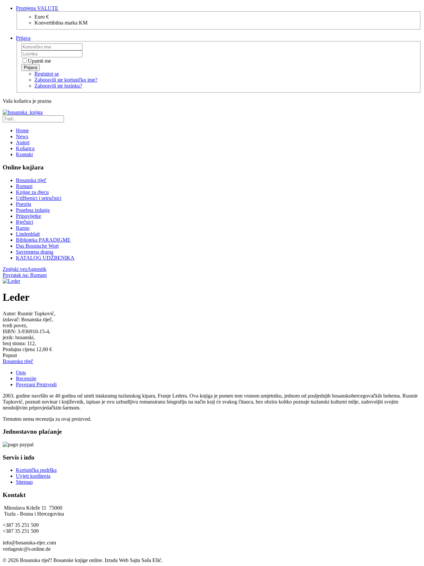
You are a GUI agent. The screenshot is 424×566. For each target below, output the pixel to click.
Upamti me (39, 61)
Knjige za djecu (32, 192)
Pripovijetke (28, 216)
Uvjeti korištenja (33, 476)
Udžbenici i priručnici (38, 198)
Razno (22, 228)
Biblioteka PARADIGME (43, 240)
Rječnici (24, 222)
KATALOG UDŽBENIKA (45, 258)
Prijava (30, 67)
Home (22, 130)
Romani (24, 186)
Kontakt (24, 154)
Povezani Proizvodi (36, 384)
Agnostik (36, 269)
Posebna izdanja (33, 210)
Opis (21, 372)
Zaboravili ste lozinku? (58, 86)
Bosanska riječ (31, 180)
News (22, 136)
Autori (22, 142)
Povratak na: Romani (25, 275)
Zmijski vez (15, 269)
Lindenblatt (28, 234)
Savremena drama (34, 252)
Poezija (23, 204)
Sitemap (24, 482)
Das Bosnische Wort (37, 246)
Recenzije (26, 378)
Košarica (25, 148)
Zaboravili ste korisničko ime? (65, 80)
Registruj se (46, 74)
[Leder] (11, 281)
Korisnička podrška (36, 470)
